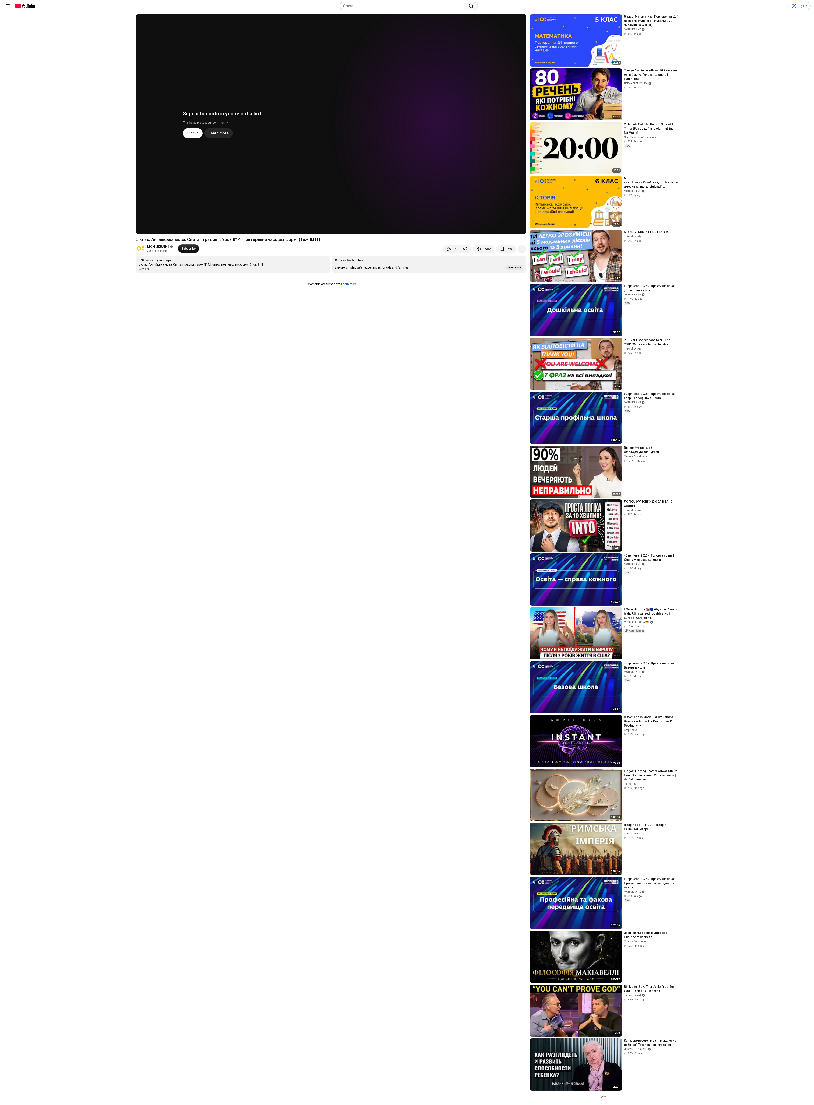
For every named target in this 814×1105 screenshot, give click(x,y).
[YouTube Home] (25, 6)
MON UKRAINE (158, 247)
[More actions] (522, 249)
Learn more (349, 284)
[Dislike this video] (465, 249)
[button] (429, 264)
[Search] (471, 6)
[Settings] (782, 5)
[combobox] (403, 5)
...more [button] (144, 268)
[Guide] (7, 5)
